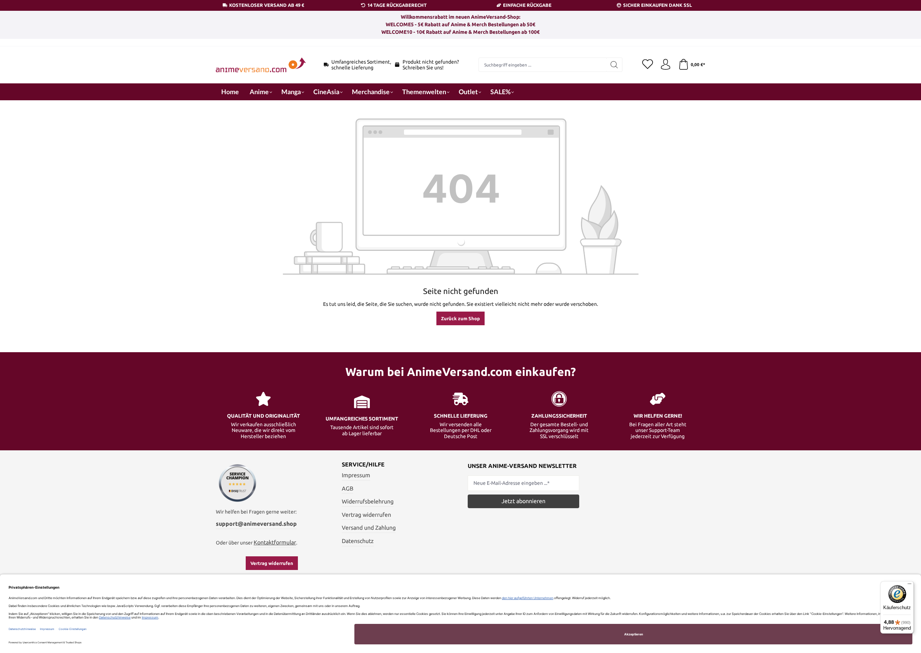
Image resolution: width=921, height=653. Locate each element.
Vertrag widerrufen (271, 563)
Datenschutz (358, 541)
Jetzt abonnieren (523, 501)
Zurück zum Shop (460, 318)
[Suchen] (614, 65)
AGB (347, 488)
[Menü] (909, 585)
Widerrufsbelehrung (368, 501)
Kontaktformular (275, 542)
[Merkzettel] (647, 64)
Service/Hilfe (363, 464)
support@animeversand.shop (256, 523)
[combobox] (542, 65)
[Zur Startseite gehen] (261, 65)
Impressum (356, 475)
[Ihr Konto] (665, 64)
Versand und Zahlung (369, 527)
